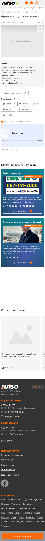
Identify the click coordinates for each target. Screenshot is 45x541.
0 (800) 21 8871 (8, 405)
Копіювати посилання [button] (13, 93)
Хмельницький (17, 522)
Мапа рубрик (7, 459)
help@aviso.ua (12, 416)
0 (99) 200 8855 (16, 412)
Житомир (5, 504)
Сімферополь (7, 513)
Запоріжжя (28, 504)
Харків (40, 517)
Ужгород (16, 504)
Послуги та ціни (8, 465)
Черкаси (30, 522)
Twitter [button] (25, 104)
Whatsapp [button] (25, 109)
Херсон (4, 522)
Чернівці (5, 526)
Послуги (13, 8)
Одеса (37, 513)
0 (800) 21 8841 (8, 427)
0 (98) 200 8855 (16, 434)
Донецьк (38, 500)
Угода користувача (10, 475)
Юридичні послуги (27, 8)
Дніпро (28, 500)
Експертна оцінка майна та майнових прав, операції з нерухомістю (20, 355)
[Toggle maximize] (40, 29)
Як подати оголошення (12, 455)
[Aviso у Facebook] (22, 482)
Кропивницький (27, 508)
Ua (35, 387)
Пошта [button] (9, 115)
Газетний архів (8, 469)
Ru (40, 387)
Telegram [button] (10, 109)
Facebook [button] (10, 104)
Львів (18, 513)
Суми (21, 517)
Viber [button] (38, 104)
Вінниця (11, 500)
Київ (3, 500)
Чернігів (40, 522)
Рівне (13, 517)
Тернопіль (30, 517)
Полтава (5, 517)
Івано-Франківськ (9, 508)
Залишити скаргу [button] (8, 150)
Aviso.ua (4, 8)
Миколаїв (27, 513)
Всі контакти (7, 441)
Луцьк (20, 500)
